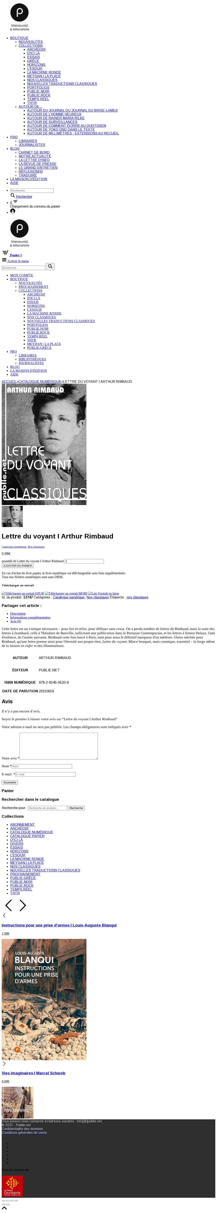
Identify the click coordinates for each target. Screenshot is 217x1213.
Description (18, 613)
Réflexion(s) (31, 171)
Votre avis (10, 758)
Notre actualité (35, 156)
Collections (31, 45)
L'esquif (35, 68)
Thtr (32, 103)
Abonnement (22, 824)
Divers (16, 843)
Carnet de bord (34, 152)
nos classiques (137, 597)
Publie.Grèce (39, 348)
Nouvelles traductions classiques (62, 84)
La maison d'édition (28, 179)
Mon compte (21, 275)
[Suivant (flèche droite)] (7, 1204)
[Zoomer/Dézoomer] (16, 1200)
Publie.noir (38, 91)
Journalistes (32, 145)
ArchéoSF (36, 49)
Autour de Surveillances (52, 122)
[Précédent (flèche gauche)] (3, 1204)
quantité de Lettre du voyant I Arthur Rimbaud (33, 561)
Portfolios (38, 87)
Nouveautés (31, 42)
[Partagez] (7, 1200)
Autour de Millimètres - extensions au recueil (73, 133)
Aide (14, 183)
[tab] (112, 614)
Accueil (9, 381)
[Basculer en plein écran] (12, 1200)
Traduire (28, 175)
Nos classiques (42, 80)
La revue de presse (37, 164)
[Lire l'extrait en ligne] (103, 593)
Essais (33, 57)
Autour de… (30, 106)
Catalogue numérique (39, 381)
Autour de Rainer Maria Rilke (56, 118)
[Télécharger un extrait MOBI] (66, 593)
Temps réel (38, 99)
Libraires (28, 141)
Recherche (76, 808)
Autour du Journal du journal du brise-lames (72, 110)
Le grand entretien (38, 167)
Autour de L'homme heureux (54, 114)
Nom (7, 766)
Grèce (33, 61)
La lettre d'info (34, 160)
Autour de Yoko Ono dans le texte (61, 129)
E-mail (8, 774)
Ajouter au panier (17, 565)
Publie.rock (38, 95)
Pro (14, 137)
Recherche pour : (14, 808)
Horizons (36, 65)
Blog (14, 148)
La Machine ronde (44, 72)
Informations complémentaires (30, 617)
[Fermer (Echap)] (3, 1200)
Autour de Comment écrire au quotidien (66, 126)
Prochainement (33, 287)
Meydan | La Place (44, 76)
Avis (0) (15, 621)
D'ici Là (33, 53)
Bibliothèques (32, 359)
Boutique (19, 38)
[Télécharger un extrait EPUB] (23, 593)
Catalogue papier (27, 836)
